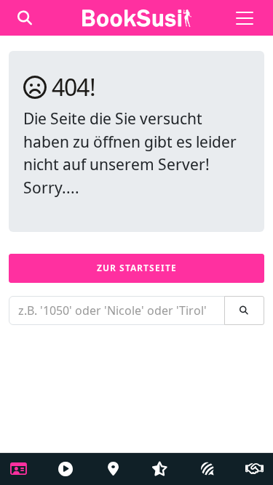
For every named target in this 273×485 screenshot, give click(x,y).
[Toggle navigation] (244, 18)
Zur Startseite (137, 268)
